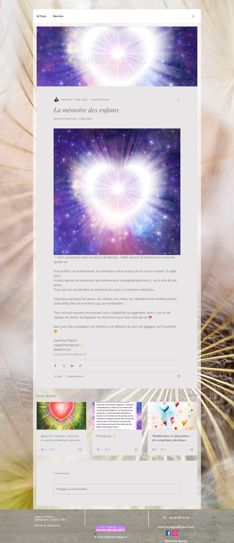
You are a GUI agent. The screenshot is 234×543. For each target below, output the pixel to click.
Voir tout (193, 395)
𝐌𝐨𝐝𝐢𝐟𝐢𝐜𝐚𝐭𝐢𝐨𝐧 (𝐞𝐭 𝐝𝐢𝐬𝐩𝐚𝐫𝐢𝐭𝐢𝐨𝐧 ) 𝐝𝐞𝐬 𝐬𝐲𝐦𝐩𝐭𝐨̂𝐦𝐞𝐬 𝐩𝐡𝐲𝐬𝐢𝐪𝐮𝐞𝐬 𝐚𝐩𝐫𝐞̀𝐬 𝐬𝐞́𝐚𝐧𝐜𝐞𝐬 (171, 438)
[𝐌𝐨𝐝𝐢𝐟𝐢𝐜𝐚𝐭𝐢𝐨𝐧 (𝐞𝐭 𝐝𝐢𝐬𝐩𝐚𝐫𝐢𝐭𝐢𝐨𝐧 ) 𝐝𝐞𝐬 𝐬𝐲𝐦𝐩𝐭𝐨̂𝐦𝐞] (172, 416)
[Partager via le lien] (80, 365)
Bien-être (58, 16)
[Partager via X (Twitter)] (63, 365)
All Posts (41, 16)
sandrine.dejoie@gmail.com (176, 527)
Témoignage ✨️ (106, 436)
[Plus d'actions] (178, 99)
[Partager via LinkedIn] (72, 365)
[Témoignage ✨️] (117, 416)
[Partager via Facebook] (55, 365)
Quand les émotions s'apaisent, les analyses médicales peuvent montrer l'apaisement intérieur (60, 438)
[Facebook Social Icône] (168, 533)
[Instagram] (175, 533)
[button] (193, 16)
